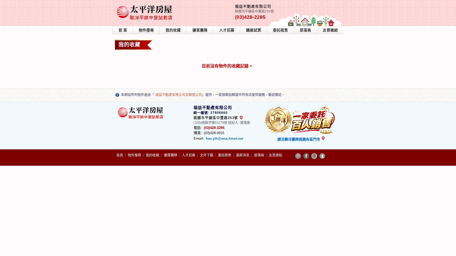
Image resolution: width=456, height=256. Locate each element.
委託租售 (280, 30)
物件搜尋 (146, 30)
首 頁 (123, 30)
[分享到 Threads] (314, 156)
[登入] (322, 156)
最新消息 (243, 155)
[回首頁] (145, 6)
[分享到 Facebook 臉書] (306, 156)
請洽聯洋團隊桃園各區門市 (299, 139)
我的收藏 (173, 30)
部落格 (305, 30)
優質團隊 (200, 30)
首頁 (120, 155)
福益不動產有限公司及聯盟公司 (178, 94)
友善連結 (330, 30)
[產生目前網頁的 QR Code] (298, 156)
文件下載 (207, 155)
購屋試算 (253, 30)
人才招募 (226, 30)
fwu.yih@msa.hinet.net (224, 138)
